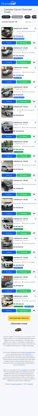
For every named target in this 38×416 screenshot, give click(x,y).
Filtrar (7, 17)
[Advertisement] (19, 396)
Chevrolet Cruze (30, 352)
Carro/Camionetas (16, 384)
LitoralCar (24, 370)
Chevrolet (30, 384)
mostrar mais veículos (19, 318)
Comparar (18, 17)
